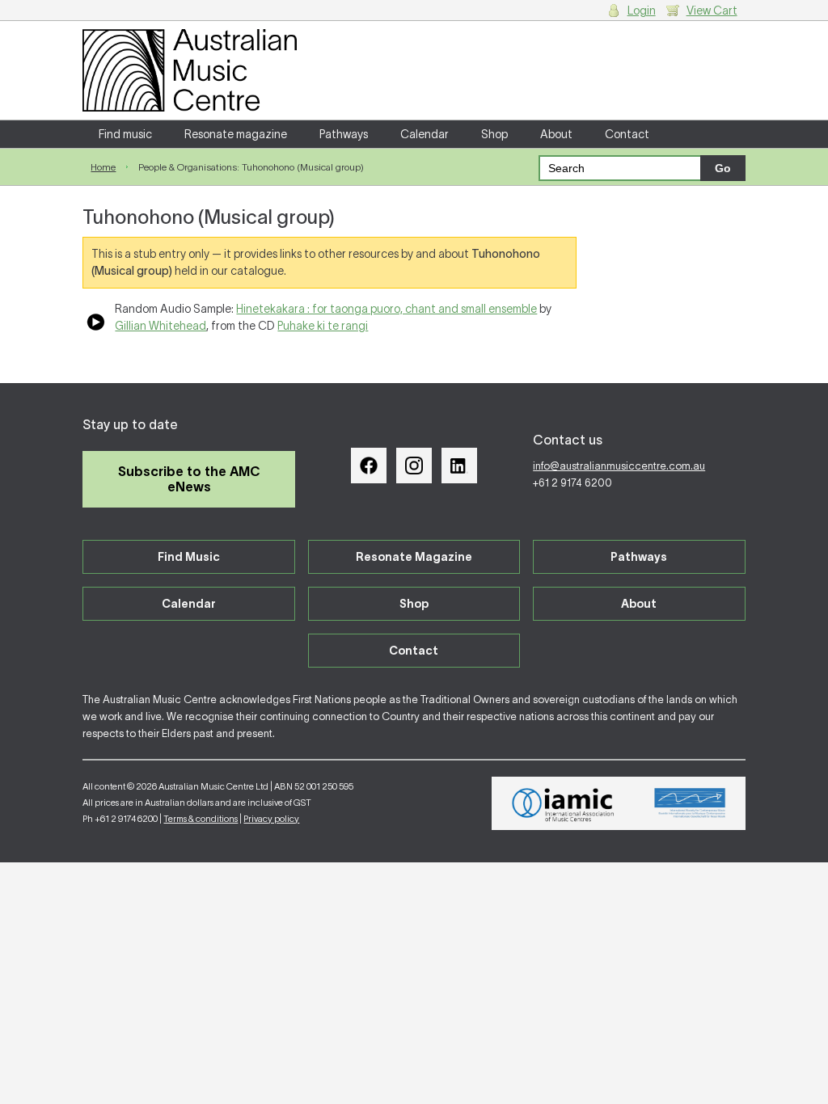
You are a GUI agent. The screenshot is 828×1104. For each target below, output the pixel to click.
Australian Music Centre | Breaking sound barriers (189, 70)
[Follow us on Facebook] (369, 465)
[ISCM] (690, 803)
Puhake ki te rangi (322, 325)
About (556, 134)
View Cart (711, 10)
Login (641, 10)
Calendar (424, 134)
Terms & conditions (200, 819)
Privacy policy (271, 819)
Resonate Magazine (414, 556)
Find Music (189, 556)
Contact (627, 134)
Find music (125, 134)
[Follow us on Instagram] (414, 465)
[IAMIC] (563, 803)
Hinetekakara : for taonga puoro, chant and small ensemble (386, 308)
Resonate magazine (235, 134)
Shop (494, 134)
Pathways (343, 134)
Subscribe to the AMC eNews (189, 479)
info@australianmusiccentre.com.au (619, 466)
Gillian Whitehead (160, 325)
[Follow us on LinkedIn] (459, 465)
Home (103, 167)
